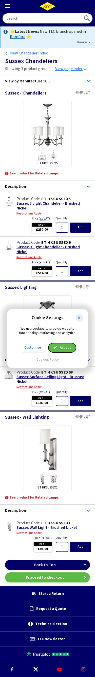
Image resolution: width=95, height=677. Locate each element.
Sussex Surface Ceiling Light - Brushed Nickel (50, 379)
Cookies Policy (47, 359)
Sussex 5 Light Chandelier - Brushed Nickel (48, 206)
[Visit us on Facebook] (12, 669)
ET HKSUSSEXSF (57, 372)
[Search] (87, 18)
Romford (17, 37)
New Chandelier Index (29, 53)
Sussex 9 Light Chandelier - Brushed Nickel (48, 249)
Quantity (62, 218)
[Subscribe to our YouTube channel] (59, 669)
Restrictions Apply (29, 214)
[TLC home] (47, 6)
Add (81, 227)
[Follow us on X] (36, 669)
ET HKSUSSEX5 (56, 199)
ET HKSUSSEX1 (56, 523)
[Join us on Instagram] (83, 669)
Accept (65, 347)
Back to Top (45, 565)
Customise (32, 347)
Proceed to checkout (45, 577)
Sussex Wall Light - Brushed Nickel (46, 527)
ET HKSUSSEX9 (56, 242)
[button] (79, 318)
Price (41, 218)
